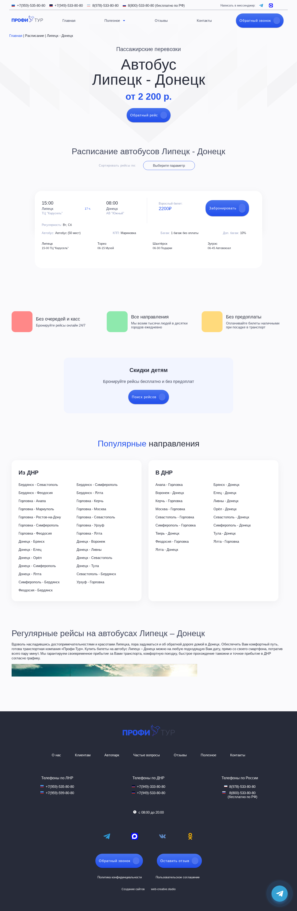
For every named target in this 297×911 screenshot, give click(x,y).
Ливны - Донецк (226, 501)
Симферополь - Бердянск (39, 582)
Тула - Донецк (224, 533)
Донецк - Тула (88, 566)
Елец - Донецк (224, 493)
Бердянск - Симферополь (97, 485)
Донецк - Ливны (89, 550)
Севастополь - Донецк (231, 517)
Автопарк (111, 755)
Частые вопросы (146, 755)
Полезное (112, 20)
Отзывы (161, 20)
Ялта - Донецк (166, 550)
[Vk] (162, 836)
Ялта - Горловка (226, 541)
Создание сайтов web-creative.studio (149, 889)
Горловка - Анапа (32, 501)
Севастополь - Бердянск (96, 574)
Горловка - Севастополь (96, 517)
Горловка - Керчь (90, 501)
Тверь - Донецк (167, 533)
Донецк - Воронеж (91, 541)
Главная (68, 20)
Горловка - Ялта (89, 533)
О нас (56, 755)
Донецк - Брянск (32, 541)
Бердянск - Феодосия (36, 493)
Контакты (204, 20)
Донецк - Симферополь (37, 566)
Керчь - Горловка (168, 501)
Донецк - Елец (30, 550)
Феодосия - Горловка (172, 541)
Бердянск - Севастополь (38, 485)
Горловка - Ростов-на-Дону (40, 517)
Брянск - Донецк (226, 485)
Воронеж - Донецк (169, 493)
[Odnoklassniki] (190, 836)
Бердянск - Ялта (90, 493)
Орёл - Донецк (225, 509)
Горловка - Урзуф (90, 525)
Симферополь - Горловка (175, 525)
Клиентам (82, 755)
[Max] (134, 836)
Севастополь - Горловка (174, 517)
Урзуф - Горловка (90, 582)
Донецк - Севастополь (94, 558)
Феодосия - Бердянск (36, 590)
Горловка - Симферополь (39, 525)
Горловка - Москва (91, 509)
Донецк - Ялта (30, 574)
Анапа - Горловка (169, 485)
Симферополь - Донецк (232, 525)
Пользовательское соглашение (178, 877)
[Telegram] (106, 836)
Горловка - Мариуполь (36, 509)
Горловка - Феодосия (35, 533)
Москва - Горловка (170, 509)
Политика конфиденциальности (119, 877)
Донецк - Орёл (30, 558)
